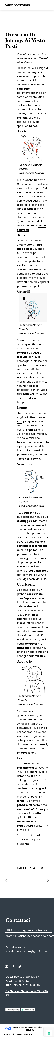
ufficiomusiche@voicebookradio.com (28, 930)
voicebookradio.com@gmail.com (26, 951)
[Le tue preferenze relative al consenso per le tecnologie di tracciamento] (49, 1033)
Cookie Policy (29, 1010)
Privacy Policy (13, 1010)
